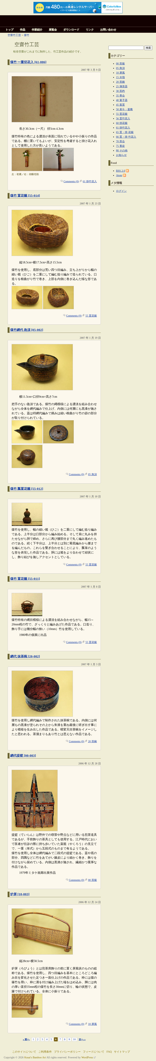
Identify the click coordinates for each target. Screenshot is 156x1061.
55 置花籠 (91, 315)
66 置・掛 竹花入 (126, 136)
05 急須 (92, 474)
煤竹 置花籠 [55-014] (25, 195)
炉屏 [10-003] (19, 894)
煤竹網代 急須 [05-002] (26, 330)
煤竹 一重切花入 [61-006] (28, 62)
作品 (22, 29)
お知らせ (121, 155)
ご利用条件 (45, 1051)
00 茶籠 (92, 880)
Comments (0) (71, 181)
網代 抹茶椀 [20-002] (25, 656)
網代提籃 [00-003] (23, 755)
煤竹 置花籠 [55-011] (25, 579)
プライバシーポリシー (67, 1051)
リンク (90, 29)
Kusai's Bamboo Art (35, 1057)
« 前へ (26, 1039)
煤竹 (26, 35)
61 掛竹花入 (90, 181)
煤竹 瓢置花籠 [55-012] (26, 489)
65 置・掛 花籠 (125, 132)
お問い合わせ (108, 29)
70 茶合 (120, 141)
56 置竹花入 (123, 118)
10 (74, 1039)
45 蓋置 (120, 104)
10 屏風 (92, 1024)
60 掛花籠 (121, 123)
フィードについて (93, 1051)
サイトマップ (122, 1051)
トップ (10, 29)
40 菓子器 (121, 100)
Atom (119, 175)
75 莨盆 (120, 145)
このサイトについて (24, 1051)
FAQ (109, 1051)
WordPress (87, 1057)
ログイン (121, 190)
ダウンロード (71, 29)
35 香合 (120, 95)
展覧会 (53, 29)
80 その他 (121, 150)
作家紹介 (37, 29)
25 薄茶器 (121, 86)
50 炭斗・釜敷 (124, 109)
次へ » (82, 1039)
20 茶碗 (92, 741)
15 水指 (120, 77)
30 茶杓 (120, 91)
